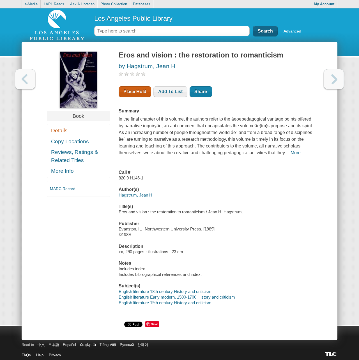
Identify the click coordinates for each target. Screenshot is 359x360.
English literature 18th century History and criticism (165, 291)
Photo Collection (113, 4)
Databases (141, 4)
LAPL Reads (54, 4)
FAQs (26, 355)
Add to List (170, 91)
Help (39, 355)
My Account (324, 4)
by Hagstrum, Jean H (147, 66)
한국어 (142, 345)
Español (69, 345)
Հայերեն (88, 345)
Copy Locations (70, 141)
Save (154, 324)
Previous (25, 79)
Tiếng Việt (108, 345)
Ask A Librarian (82, 4)
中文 (41, 345)
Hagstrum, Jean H (135, 195)
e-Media (31, 4)
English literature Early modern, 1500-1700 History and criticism (177, 297)
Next (334, 79)
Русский (127, 345)
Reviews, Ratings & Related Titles (74, 156)
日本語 (53, 345)
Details (59, 130)
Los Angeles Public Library (133, 18)
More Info (62, 171)
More (296, 152)
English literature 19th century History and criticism (165, 302)
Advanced (292, 31)
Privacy (55, 355)
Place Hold (134, 91)
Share (200, 91)
